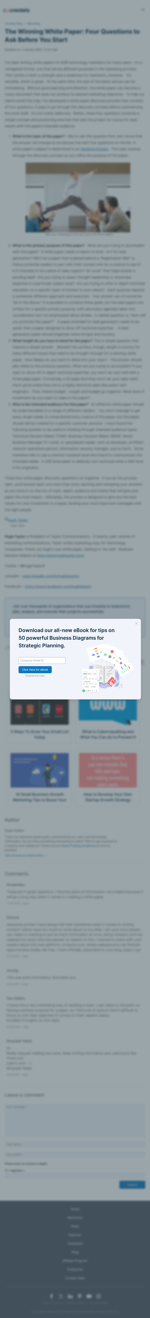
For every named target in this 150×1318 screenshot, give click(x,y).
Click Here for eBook (35, 669)
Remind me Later (35, 675)
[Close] (136, 623)
